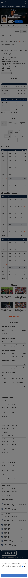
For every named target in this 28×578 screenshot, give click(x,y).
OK (14, 575)
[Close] (26, 561)
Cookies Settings (14, 571)
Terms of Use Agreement (14, 568)
